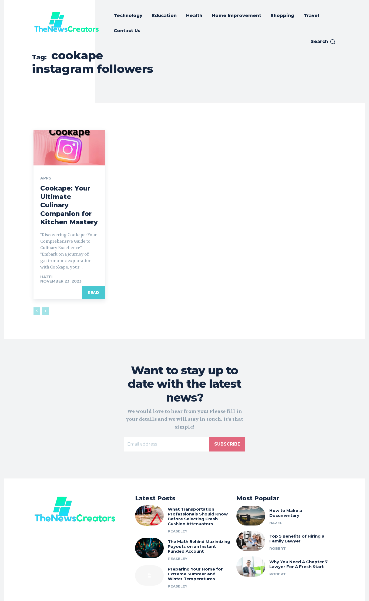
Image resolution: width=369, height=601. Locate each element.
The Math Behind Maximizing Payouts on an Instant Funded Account (199, 546)
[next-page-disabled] (45, 311)
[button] (323, 42)
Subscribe (227, 444)
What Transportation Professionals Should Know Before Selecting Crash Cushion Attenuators (198, 516)
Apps (45, 178)
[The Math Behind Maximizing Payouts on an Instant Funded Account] (149, 548)
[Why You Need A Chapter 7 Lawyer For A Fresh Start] (250, 566)
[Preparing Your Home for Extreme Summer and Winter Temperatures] (149, 575)
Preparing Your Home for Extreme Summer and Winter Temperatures (195, 573)
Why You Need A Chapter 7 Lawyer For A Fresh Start (298, 564)
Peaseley (177, 531)
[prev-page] (36, 311)
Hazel (47, 276)
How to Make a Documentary (285, 513)
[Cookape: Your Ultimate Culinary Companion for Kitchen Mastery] (69, 147)
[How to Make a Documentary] (250, 515)
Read (93, 292)
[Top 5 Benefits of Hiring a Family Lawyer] (250, 541)
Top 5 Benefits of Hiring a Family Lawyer (296, 539)
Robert (277, 548)
